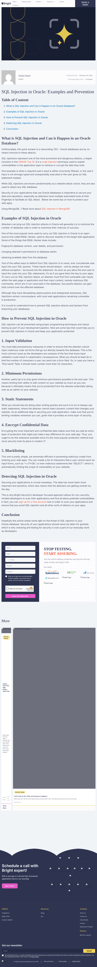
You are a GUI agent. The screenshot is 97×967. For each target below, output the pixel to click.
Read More (4, 807)
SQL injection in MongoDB (55, 208)
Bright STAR (5, 916)
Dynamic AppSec (7, 920)
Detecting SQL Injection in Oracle (24, 123)
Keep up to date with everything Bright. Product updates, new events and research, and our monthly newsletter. (20, 578)
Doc (42, 916)
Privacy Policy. (35, 957)
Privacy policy (63, 961)
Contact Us (83, 916)
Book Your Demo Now (20, 596)
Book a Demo (85, 3)
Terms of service (49, 961)
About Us (83, 913)
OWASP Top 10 (26, 161)
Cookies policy (76, 961)
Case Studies (84, 920)
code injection (49, 161)
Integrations (5, 913)
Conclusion (12, 128)
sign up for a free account (32, 501)
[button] (15, 2)
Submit (89, 951)
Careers (82, 923)
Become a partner (85, 935)
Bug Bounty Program (86, 927)
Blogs (42, 913)
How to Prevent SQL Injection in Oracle (27, 117)
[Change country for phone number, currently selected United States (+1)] (7, 560)
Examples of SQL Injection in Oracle (25, 111)
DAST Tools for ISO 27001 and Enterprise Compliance (30, 796)
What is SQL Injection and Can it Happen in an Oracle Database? (40, 106)
